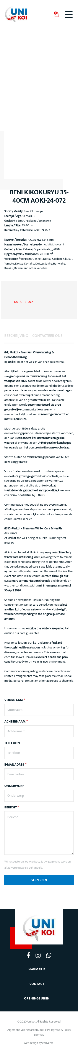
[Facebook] (28, 955)
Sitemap (39, 1034)
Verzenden (39, 880)
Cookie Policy (46, 1029)
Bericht (11, 807)
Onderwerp (14, 786)
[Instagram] (38, 955)
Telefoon (12, 743)
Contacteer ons (47, 336)
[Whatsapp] (48, 955)
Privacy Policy (62, 1029)
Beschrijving (16, 336)
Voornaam (14, 700)
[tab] (16, 336)
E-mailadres (15, 764)
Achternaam (16, 721)
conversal (48, 1042)
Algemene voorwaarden (22, 1029)
